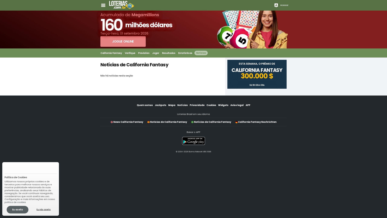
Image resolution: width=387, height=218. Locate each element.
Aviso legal (237, 105)
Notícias (182, 105)
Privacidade (197, 105)
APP (248, 105)
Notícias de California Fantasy (212, 122)
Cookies (211, 105)
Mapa (171, 105)
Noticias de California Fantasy (168, 122)
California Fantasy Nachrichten (257, 122)
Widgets (223, 105)
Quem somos (145, 105)
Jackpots (160, 105)
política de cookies (15, 202)
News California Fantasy (128, 122)
